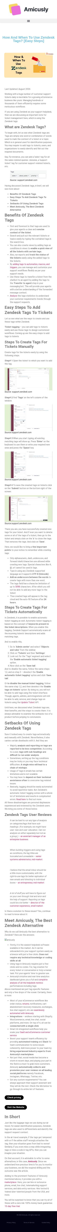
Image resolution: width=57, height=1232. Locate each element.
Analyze (13, 296)
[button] (28, 21)
